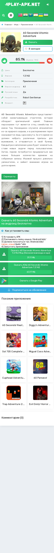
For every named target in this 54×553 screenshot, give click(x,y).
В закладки (34, 49)
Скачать (33, 42)
